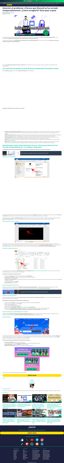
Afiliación (14, 454)
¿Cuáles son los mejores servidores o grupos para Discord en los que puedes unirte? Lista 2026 (38, 406)
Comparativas (25, 455)
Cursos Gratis (53, 3)
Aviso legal (15, 457)
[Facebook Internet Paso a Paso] (22, 439)
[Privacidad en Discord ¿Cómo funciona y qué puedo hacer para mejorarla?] (24, 398)
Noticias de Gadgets (46, 457)
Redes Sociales (16, 3)
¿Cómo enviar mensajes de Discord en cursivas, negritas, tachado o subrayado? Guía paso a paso (54, 420)
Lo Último (5, 3)
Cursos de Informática (35, 451)
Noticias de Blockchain (46, 455)
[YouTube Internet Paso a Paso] (32, 439)
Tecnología (9, 3)
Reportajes (48, 3)
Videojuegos (27, 3)
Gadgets (30, 3)
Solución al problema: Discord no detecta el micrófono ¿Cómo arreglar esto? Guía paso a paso (10, 420)
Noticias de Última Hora (46, 450)
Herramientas (58, 3)
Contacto (14, 455)
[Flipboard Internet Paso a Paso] (27, 444)
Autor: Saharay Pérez (6, 388)
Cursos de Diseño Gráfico (36, 455)
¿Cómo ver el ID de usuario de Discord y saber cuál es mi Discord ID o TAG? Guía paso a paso (24, 420)
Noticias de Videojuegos (46, 456)
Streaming (45, 3)
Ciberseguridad (41, 3)
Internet (12, 3)
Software (33, 3)
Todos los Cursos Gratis (36, 450)
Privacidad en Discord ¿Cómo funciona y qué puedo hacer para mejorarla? (24, 405)
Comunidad (15, 451)
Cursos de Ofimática (35, 457)
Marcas (24, 450)
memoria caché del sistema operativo (40, 270)
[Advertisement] (32, 49)
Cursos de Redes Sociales (36, 454)
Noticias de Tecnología (46, 451)
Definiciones (25, 454)
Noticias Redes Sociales (46, 454)
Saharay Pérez (7, 13)
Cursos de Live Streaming (36, 456)
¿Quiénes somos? (16, 450)
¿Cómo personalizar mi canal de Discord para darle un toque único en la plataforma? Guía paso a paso (54, 406)
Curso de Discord (32, 383)
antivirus (10, 141)
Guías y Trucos (32, 382)
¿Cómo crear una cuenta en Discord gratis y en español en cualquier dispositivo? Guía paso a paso (10, 406)
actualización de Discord (14, 139)
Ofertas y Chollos (25, 457)
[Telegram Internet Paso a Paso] (37, 439)
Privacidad (15, 456)
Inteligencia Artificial (22, 3)
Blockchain (36, 3)
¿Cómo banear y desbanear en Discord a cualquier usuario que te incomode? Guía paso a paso (39, 420)
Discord (32, 381)
